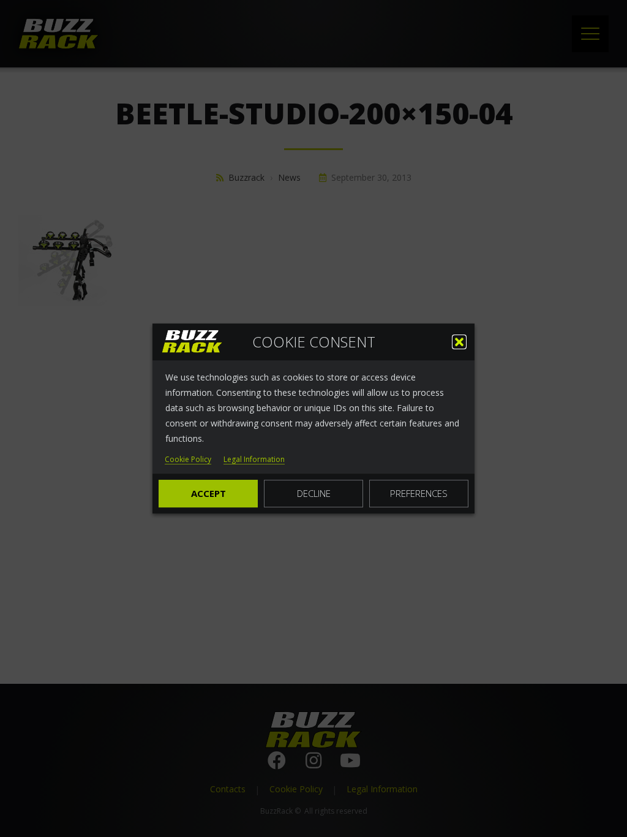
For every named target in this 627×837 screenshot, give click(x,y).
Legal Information (254, 459)
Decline (314, 493)
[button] (459, 342)
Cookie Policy (188, 459)
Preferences (419, 493)
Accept (208, 493)
